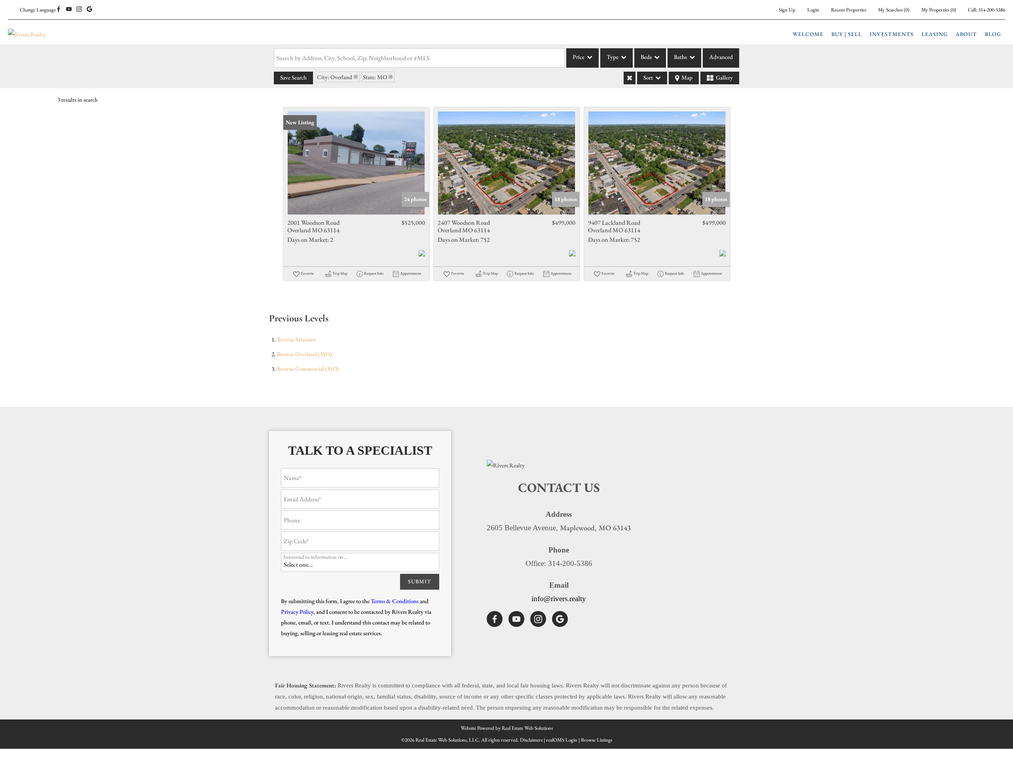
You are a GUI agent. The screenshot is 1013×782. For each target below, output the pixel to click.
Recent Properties (848, 9)
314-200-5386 (991, 9)
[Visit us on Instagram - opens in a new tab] (79, 9)
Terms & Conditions (395, 601)
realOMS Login (561, 739)
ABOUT (966, 34)
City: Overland (334, 77)
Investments (892, 34)
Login (813, 9)
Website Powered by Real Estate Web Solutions (507, 728)
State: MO (375, 77)
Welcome (808, 34)
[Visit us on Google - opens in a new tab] (89, 9)
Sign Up (787, 9)
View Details (356, 163)
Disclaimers (531, 739)
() (893, 9)
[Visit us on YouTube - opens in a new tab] (69, 9)
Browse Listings (596, 739)
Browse (296, 339)
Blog (993, 34)
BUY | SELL (846, 34)
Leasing (935, 34)
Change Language (38, 9)
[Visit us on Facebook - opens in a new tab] (58, 9)
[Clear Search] (629, 78)
